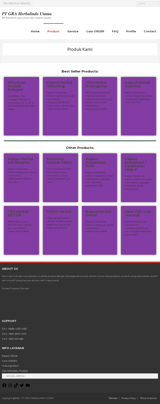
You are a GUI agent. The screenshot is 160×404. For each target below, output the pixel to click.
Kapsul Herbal (10, 355)
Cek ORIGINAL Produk (15, 370)
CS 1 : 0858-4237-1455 (14, 328)
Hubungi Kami (10, 365)
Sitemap (112, 398)
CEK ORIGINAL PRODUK (16, 3)
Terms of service (148, 398)
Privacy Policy (128, 398)
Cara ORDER (9, 360)
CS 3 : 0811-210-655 (12, 338)
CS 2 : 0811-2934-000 (14, 333)
